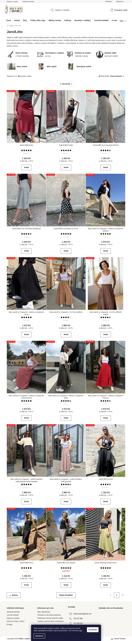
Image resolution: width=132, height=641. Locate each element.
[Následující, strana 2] (116, 595)
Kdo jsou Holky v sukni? (16, 621)
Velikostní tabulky (13, 612)
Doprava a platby (12, 1)
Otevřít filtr (66, 84)
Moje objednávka (43, 612)
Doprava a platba (13, 618)
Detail (26, 167)
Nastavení (39, 636)
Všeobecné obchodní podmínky (49, 615)
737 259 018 (78, 623)
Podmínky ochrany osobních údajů (50, 618)
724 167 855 (78, 618)
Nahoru (15, 595)
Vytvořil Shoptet (119, 639)
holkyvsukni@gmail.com (82, 614)
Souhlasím (92, 630)
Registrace (119, 1)
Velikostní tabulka (28, 1)
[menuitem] (8, 20)
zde (80, 630)
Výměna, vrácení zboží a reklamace (50, 621)
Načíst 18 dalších (66, 595)
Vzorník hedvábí (13, 615)
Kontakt (9, 624)
